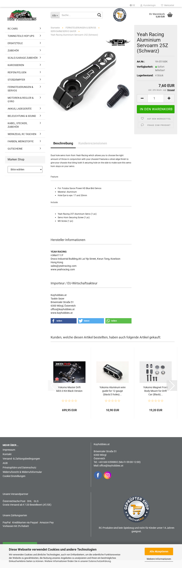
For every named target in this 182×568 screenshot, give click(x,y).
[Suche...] (99, 15)
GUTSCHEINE (15, 148)
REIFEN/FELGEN (17, 72)
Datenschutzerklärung (100, 561)
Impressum (9, 449)
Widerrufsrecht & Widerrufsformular (22, 472)
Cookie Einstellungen (14, 476)
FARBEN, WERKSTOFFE (21, 141)
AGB (5, 463)
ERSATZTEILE (15, 43)
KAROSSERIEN (16, 65)
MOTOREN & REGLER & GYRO (21, 99)
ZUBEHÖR (13, 50)
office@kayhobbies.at (111, 465)
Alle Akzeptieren (159, 551)
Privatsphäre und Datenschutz (19, 467)
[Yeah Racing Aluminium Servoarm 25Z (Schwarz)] (91, 83)
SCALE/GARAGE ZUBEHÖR (23, 57)
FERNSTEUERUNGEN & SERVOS (20, 89)
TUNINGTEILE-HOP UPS (21, 35)
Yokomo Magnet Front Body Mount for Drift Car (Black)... (155, 391)
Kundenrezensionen (92, 143)
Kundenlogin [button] (149, 5)
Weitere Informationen (159, 559)
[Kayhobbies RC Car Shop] (26, 15)
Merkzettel (168, 5)
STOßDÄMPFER (16, 79)
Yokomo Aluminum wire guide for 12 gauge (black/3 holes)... (112, 391)
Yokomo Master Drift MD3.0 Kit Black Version (69, 389)
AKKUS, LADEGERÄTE (20, 108)
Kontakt (7, 454)
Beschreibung (63, 143)
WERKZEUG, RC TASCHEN (22, 134)
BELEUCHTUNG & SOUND (22, 116)
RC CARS (13, 28)
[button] (132, 5)
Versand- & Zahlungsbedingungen (21, 458)
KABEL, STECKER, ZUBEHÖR (17, 125)
